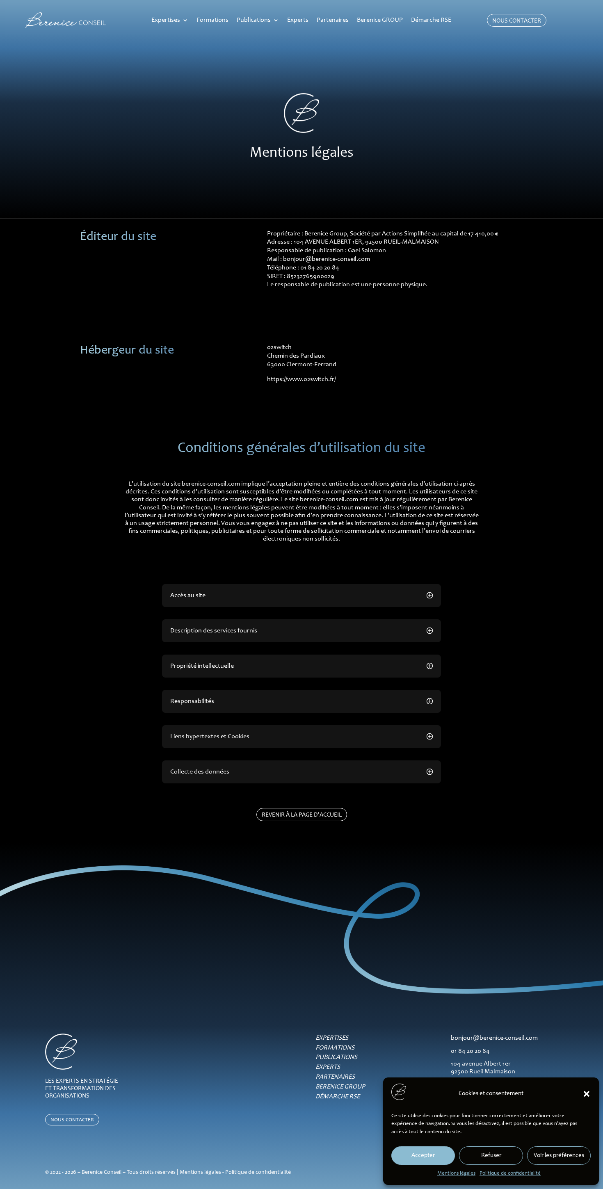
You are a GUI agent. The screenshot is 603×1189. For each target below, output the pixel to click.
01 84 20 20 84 (470, 1051)
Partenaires (333, 20)
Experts (297, 20)
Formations (212, 20)
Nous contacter (516, 21)
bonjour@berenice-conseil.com (326, 259)
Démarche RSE (431, 20)
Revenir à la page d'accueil (302, 815)
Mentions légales (456, 1173)
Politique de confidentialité (510, 1173)
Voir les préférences (559, 1155)
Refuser (491, 1155)
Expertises (165, 20)
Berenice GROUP (380, 20)
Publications (254, 20)
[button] (586, 1094)
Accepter (423, 1155)
